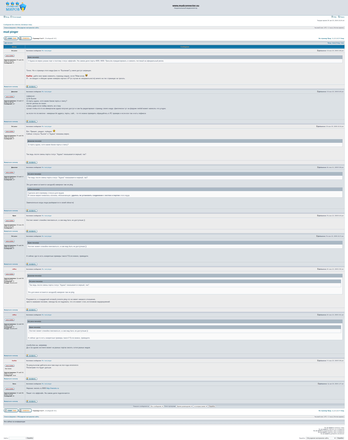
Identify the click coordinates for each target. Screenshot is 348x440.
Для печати (8, 43)
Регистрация (16, 17)
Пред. (329, 38)
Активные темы (26, 24)
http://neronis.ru (52, 388)
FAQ (334, 17)
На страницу (323, 38)
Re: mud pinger (47, 50)
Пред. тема (331, 43)
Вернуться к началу (11, 86)
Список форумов (10, 27)
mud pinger (10, 31)
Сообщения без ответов (11, 24)
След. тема (340, 43)
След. (342, 38)
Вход (7, 17)
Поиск (342, 17)
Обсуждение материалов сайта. (28, 27)
